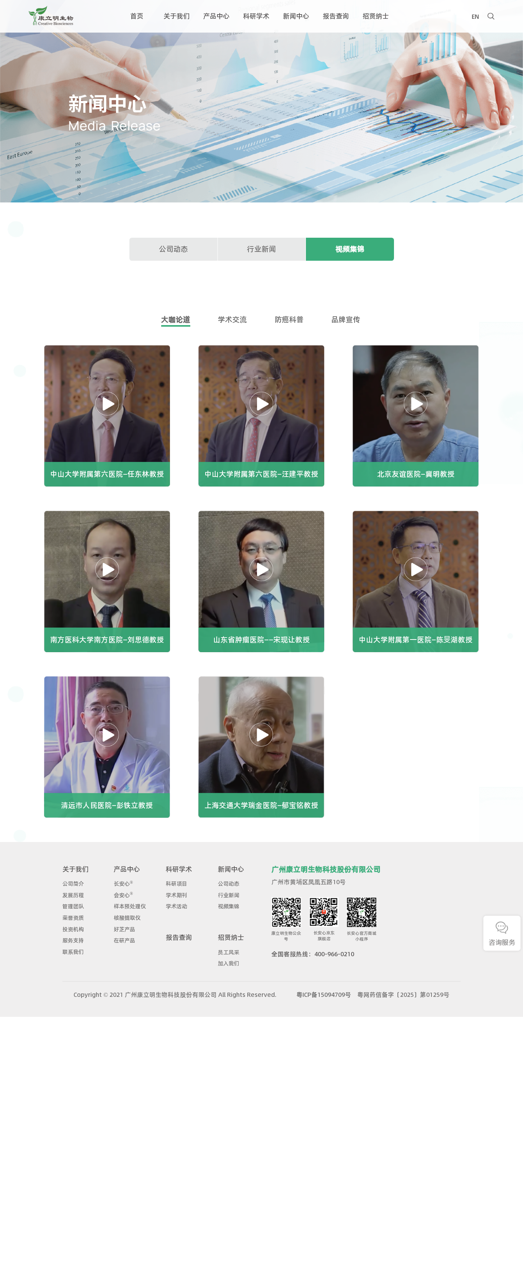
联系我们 (73, 952)
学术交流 (232, 319)
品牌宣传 (345, 319)
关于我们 (75, 869)
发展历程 (73, 895)
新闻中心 (231, 869)
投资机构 (73, 929)
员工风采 (228, 952)
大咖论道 (175, 319)
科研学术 (179, 869)
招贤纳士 (231, 937)
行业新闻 (261, 249)
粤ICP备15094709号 (323, 994)
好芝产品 (124, 929)
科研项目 (176, 884)
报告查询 (179, 937)
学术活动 (176, 906)
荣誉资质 (73, 918)
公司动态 (173, 249)
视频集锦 (349, 249)
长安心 (123, 884)
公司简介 (73, 884)
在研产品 (124, 940)
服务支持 (73, 940)
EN (475, 16)
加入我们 (228, 963)
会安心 (123, 895)
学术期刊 (176, 895)
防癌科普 (289, 319)
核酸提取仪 (127, 918)
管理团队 (73, 906)
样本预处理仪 (130, 906)
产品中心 (127, 869)
